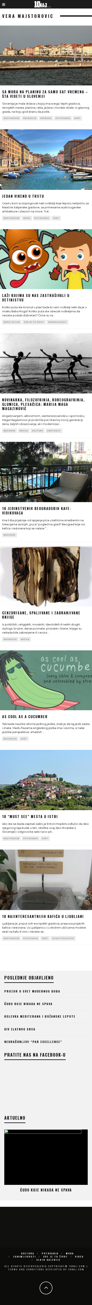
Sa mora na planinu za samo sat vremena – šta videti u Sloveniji (45, 94)
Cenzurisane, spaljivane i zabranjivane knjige (41, 615)
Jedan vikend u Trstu (23, 196)
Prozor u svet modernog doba (32, 991)
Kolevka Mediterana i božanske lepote (40, 1016)
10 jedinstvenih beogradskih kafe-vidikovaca (36, 511)
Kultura (37, 431)
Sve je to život (34, 322)
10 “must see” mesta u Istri (30, 816)
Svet (77, 118)
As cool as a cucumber (25, 716)
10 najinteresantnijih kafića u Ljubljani (43, 916)
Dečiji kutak (12, 322)
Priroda (46, 118)
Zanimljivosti (57, 322)
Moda (26, 218)
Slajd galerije (48, 1259)
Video (79, 1256)
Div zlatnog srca (20, 1029)
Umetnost (54, 431)
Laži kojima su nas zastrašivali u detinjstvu (36, 297)
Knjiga (23, 431)
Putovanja (63, 118)
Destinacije (11, 118)
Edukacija (29, 118)
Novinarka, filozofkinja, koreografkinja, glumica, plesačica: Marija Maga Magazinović (43, 404)
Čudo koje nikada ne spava (28, 1003)
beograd (9, 431)
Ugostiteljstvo (63, 938)
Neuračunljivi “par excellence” (33, 1041)
